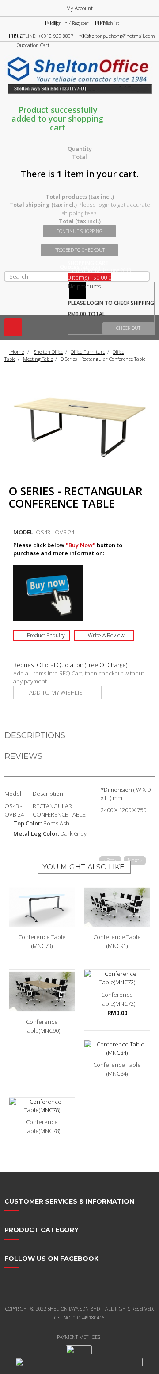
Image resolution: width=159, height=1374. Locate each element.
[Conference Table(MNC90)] (42, 992)
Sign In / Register (71, 23)
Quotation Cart (33, 45)
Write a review (106, 635)
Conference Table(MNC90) (42, 1026)
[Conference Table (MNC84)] (117, 1048)
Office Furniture (88, 351)
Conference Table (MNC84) (117, 1069)
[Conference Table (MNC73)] (42, 907)
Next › (135, 860)
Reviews (23, 756)
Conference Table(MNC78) (42, 1126)
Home (16, 351)
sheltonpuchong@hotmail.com (121, 35)
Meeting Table (38, 358)
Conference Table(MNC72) (117, 999)
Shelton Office (48, 351)
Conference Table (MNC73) (42, 941)
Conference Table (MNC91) (117, 941)
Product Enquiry (46, 635)
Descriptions (34, 735)
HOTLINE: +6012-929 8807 (44, 35)
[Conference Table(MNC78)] (42, 1106)
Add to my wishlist (57, 692)
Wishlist (110, 23)
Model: (23, 532)
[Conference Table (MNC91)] (117, 907)
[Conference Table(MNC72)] (117, 978)
